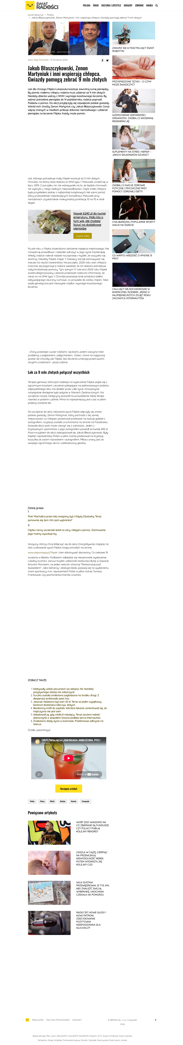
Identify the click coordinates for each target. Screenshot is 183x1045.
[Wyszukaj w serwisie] (156, 5)
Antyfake (58, 1040)
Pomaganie (85, 801)
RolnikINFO (84, 1036)
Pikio (48, 1036)
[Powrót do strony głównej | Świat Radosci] (41, 5)
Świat (96, 5)
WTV (100, 1036)
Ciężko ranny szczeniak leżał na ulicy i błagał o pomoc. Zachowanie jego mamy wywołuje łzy (67, 531)
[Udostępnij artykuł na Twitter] (107, 60)
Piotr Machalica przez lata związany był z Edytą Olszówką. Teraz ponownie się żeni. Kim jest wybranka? (64, 518)
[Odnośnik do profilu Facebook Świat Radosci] (156, 1020)
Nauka (149, 5)
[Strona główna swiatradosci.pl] (27, 1021)
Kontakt (77, 1020)
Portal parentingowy (71, 1040)
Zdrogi (50, 1040)
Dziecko (73, 801)
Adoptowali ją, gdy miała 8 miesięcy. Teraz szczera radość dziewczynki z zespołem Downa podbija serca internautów (66, 716)
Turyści (106, 1036)
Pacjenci (93, 1036)
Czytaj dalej (82, 235)
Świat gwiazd (103, 1040)
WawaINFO (73, 1036)
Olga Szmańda (41, 59)
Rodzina (62, 801)
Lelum (53, 1036)
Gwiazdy (128, 5)
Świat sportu (115, 1040)
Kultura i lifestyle (111, 5)
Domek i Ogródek (88, 1040)
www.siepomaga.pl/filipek (42, 552)
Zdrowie (139, 5)
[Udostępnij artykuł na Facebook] (102, 60)
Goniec (124, 1040)
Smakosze (113, 1036)
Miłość (52, 801)
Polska (86, 5)
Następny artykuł (68, 788)
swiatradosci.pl (35, 14)
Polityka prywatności (58, 1020)
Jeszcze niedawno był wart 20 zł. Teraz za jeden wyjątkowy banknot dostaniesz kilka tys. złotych (67, 703)
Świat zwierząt (125, 1036)
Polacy (42, 801)
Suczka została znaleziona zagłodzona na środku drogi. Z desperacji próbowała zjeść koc (66, 697)
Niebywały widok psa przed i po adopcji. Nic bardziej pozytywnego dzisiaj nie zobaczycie (63, 690)
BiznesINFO (62, 1036)
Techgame (42, 1040)
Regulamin (38, 1020)
